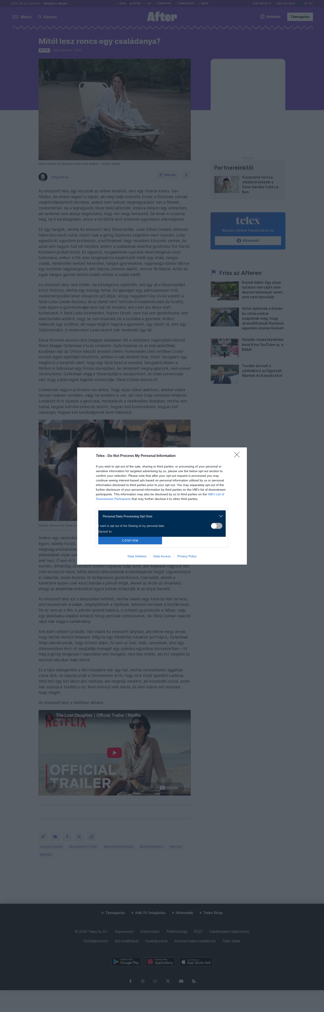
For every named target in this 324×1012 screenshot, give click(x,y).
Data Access (162, 556)
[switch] (216, 526)
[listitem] (160, 516)
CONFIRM (130, 540)
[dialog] (162, 506)
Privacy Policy (187, 556)
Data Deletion (137, 556)
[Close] (238, 456)
